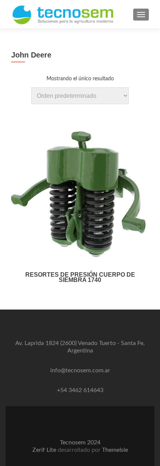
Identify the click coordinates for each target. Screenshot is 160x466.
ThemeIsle (115, 450)
